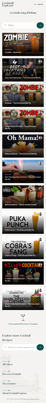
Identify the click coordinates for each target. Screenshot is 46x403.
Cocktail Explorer (7, 4)
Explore (40, 25)
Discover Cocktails (11, 374)
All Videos (7, 364)
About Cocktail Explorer (14, 393)
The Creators (9, 383)
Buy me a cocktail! (31, 399)
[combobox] (19, 25)
